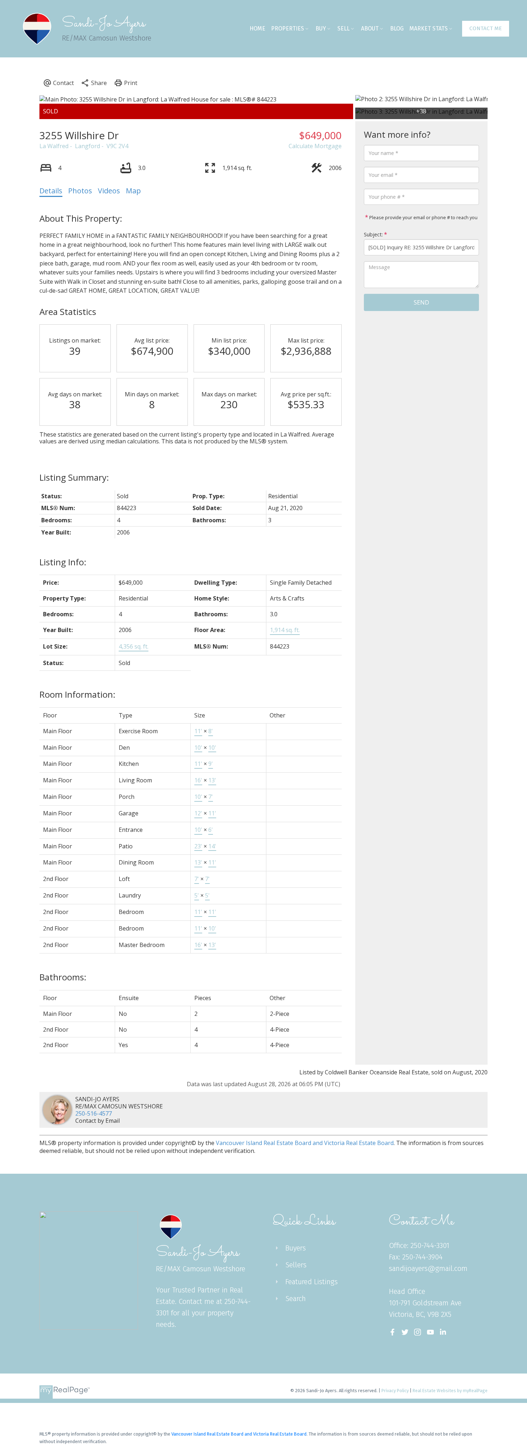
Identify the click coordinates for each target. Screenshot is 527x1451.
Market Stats (428, 28)
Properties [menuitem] (287, 28)
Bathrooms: (62, 977)
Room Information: (77, 694)
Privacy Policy (395, 1390)
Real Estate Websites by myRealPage (450, 1390)
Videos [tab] (109, 190)
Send (421, 302)
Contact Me (485, 28)
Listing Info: (62, 562)
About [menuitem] (370, 28)
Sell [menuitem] (343, 28)
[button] (485, 29)
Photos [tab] (80, 190)
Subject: (373, 234)
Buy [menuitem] (320, 28)
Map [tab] (133, 190)
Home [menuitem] (257, 28)
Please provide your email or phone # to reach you (423, 217)
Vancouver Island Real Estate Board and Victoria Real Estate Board (305, 1143)
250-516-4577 (93, 1113)
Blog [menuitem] (397, 28)
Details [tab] (50, 190)
